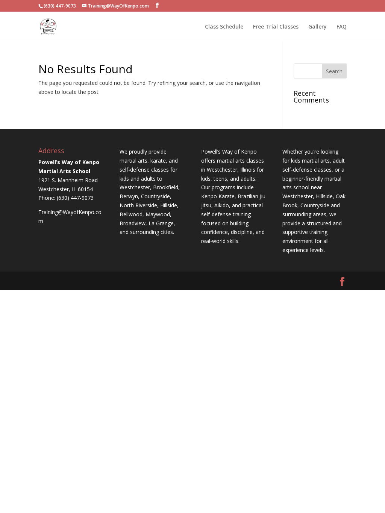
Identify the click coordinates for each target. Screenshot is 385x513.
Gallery (317, 27)
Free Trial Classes (276, 27)
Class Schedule (224, 27)
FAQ (341, 27)
